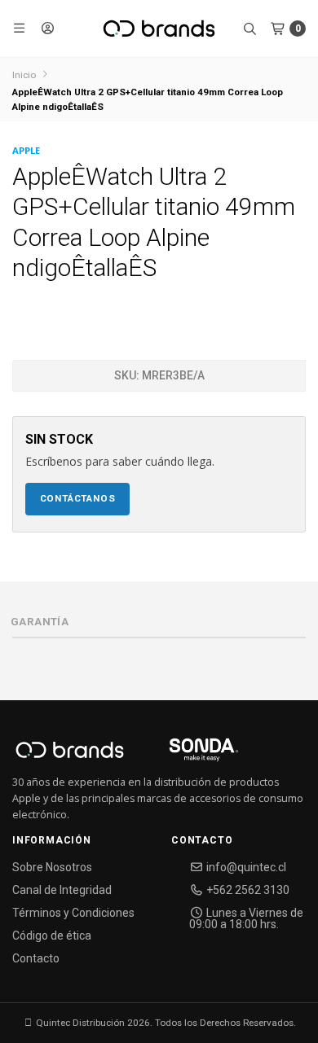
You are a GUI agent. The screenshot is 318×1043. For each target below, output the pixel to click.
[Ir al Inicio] (159, 28)
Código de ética (51, 935)
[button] (20, 28)
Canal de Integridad (62, 890)
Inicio (24, 75)
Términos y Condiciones (73, 912)
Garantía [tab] (39, 622)
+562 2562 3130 (246, 890)
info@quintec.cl (245, 867)
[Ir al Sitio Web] (184, 755)
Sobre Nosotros (52, 867)
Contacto (36, 958)
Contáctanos (78, 498)
